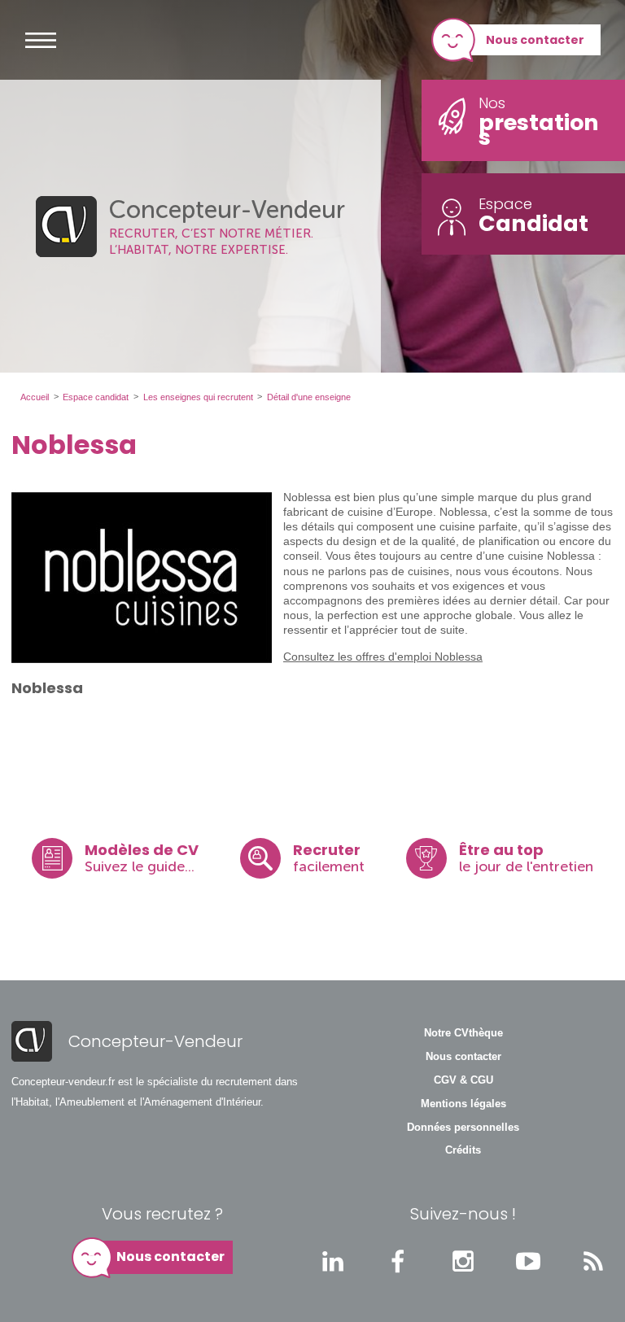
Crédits (463, 1150)
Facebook (398, 1261)
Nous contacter (535, 40)
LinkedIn (332, 1261)
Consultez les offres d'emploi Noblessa (383, 656)
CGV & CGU (463, 1080)
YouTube (528, 1261)
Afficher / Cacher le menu (40, 40)
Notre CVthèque (463, 1033)
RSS (593, 1261)
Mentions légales (463, 1104)
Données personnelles (463, 1127)
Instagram (463, 1261)
